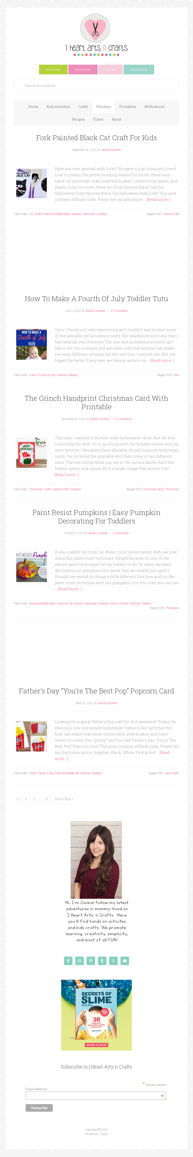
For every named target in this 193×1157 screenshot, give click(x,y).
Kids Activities (120, 603)
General (76, 214)
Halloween (88, 214)
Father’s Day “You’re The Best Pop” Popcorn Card (96, 690)
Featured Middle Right (57, 214)
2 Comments (121, 533)
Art (31, 214)
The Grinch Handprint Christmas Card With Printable (96, 402)
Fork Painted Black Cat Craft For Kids (96, 137)
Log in (104, 1134)
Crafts (38, 214)
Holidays (101, 214)
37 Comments (119, 310)
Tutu (176, 375)
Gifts (66, 489)
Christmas (35, 489)
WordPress (92, 1134)
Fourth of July (47, 375)
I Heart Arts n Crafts (96, 34)
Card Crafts (172, 773)
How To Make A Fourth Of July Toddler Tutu (96, 298)
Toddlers (146, 603)
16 (46, 799)
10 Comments (123, 419)
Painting (135, 603)
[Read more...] (158, 199)
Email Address (95, 1089)
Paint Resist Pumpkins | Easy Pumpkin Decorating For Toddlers (96, 516)
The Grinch (172, 489)
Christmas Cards (153, 489)
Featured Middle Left (67, 773)
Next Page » (64, 799)
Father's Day (45, 773)
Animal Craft (171, 214)
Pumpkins (172, 608)
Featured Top (64, 603)
